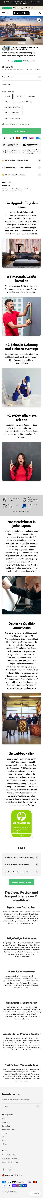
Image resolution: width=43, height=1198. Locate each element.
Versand (4, 1133)
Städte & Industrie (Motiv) (9, 191)
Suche (4, 1119)
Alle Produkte (13, 189)
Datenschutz (6, 1126)
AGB (3, 1137)
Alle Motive (5, 189)
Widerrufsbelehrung (8, 1129)
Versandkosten (14, 70)
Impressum (5, 1122)
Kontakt (4, 1140)
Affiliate (4, 1144)
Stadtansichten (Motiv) (24, 189)
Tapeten (20, 191)
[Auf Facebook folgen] (3, 1169)
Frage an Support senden (21, 882)
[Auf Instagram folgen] (9, 1169)
